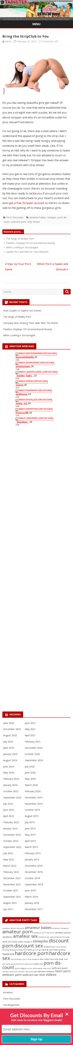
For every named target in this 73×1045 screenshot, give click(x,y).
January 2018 (32, 903)
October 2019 (32, 809)
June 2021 (30, 723)
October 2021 (10, 890)
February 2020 (33, 791)
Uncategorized (11, 1004)
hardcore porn (32, 953)
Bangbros (28, 942)
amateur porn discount (43, 932)
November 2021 (12, 884)
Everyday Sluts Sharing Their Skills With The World (30, 323)
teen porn (63, 971)
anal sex (6, 941)
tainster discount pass (27, 971)
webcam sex (30, 975)
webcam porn (12, 975)
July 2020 (30, 766)
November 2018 (34, 872)
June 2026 (8, 723)
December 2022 (12, 834)
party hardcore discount (22, 964)
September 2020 (34, 760)
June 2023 (8, 809)
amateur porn (17, 931)
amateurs (7, 936)
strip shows (33, 221)
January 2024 (10, 785)
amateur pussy (63, 932)
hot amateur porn (19, 959)
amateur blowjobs (60, 928)
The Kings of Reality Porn (17, 316)
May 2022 (8, 859)
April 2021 (30, 735)
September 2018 (34, 884)
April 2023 (8, 816)
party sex (38, 963)
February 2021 (33, 741)
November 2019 (34, 803)
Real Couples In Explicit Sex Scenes (22, 310)
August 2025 (10, 735)
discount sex (28, 945)
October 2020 (32, 754)
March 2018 (31, 896)
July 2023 (8, 803)
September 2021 (12, 896)
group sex (47, 949)
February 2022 (11, 872)
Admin (8, 41)
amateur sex (25, 936)
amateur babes (37, 217)
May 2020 (30, 778)
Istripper (51, 217)
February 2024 (11, 778)
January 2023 (10, 828)
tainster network (46, 971)
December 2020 (33, 747)
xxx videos (47, 974)
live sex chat (56, 959)
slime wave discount (42, 968)
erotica (47, 946)
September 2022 (12, 847)
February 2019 (33, 853)
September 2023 (12, 797)
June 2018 (30, 890)
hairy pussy (59, 949)
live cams (45, 959)
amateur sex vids (45, 937)
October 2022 (10, 841)
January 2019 (32, 859)
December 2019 (33, 797)
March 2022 (9, 865)
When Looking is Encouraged (19, 335)
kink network (33, 959)
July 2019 (30, 822)
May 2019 (30, 834)
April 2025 (8, 747)
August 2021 (10, 903)
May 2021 (30, 729)
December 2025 (12, 729)
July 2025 (8, 741)
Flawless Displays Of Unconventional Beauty (27, 329)
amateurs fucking (61, 937)
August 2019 (32, 816)
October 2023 (10, 791)
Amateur (8, 992)
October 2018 (32, 878)
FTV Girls (27, 949)
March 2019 (31, 847)
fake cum (55, 947)
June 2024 (8, 766)
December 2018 (33, 865)
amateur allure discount (13, 928)
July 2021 (8, 909)
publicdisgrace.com (23, 968)
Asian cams (18, 941)
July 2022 (8, 853)
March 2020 (31, 785)
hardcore (8, 954)
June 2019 (30, 828)
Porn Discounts (14, 217)
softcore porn (18, 221)
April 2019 (30, 841)
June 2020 (30, 772)
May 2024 (8, 772)
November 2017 (34, 909)
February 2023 (11, 822)
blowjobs (40, 941)
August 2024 (10, 760)
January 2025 (10, 754)
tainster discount (9, 971)
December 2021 (12, 878)
